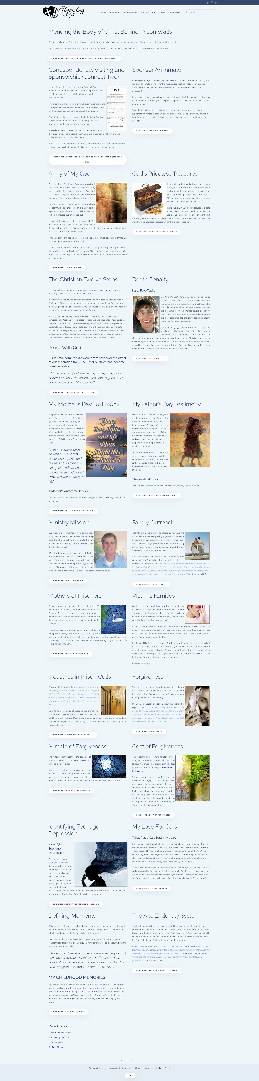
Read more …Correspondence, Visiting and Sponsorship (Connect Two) (88, 159)
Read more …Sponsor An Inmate (152, 131)
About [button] (103, 12)
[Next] (138, 1061)
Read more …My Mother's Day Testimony (73, 511)
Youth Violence (56, 1042)
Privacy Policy (163, 1068)
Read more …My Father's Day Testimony (156, 496)
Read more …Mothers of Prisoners (70, 654)
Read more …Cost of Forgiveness (153, 815)
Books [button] (162, 12)
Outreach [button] (115, 12)
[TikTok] (215, 3)
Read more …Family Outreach (151, 584)
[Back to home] (64, 12)
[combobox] (201, 12)
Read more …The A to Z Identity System (156, 970)
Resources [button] (175, 12)
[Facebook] (207, 3)
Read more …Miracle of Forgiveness (71, 790)
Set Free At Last (56, 1047)
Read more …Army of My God (67, 268)
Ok (130, 1075)
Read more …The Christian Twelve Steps (74, 393)
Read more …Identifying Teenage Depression (76, 904)
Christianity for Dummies (60, 1032)
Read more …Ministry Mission (68, 581)
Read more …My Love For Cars (151, 888)
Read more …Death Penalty (150, 359)
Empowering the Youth (59, 1037)
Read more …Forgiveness (149, 731)
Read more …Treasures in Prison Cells (73, 735)
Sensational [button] (130, 12)
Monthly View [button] (148, 12)
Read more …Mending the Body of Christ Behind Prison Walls (85, 58)
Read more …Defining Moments (68, 1012)
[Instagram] (211, 3)
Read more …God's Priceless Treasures (156, 232)
